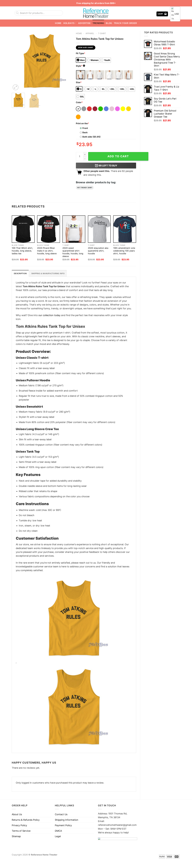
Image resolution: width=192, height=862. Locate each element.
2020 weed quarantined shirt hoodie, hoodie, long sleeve (72, 252)
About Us (17, 814)
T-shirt (102, 33)
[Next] (67, 61)
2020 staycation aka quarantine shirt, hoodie (98, 251)
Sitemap (16, 836)
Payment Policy (63, 825)
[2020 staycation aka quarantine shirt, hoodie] (99, 229)
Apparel (90, 33)
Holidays (69, 23)
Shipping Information (66, 819)
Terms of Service (21, 830)
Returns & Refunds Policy (26, 819)
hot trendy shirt (84, 188)
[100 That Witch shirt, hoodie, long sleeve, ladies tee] (23, 229)
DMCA (58, 830)
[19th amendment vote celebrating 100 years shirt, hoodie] (125, 229)
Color (79, 102)
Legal (58, 836)
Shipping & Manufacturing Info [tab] (48, 273)
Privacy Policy (19, 825)
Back (85, 132)
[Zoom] (15, 87)
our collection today (49, 315)
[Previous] (16, 61)
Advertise (84, 23)
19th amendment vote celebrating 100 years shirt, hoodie (124, 251)
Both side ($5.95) (91, 136)
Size (79, 82)
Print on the (82, 123)
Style (80, 66)
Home (58, 23)
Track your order (125, 23)
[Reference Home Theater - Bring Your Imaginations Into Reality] (96, 13)
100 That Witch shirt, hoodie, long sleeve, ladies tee (22, 251)
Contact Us (61, 814)
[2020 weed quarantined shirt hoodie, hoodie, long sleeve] (74, 229)
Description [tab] (20, 273)
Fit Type (80, 53)
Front (85, 128)
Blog (109, 23)
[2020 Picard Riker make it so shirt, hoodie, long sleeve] (48, 229)
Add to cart (118, 156)
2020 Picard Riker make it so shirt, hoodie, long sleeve (47, 251)
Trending (98, 23)
